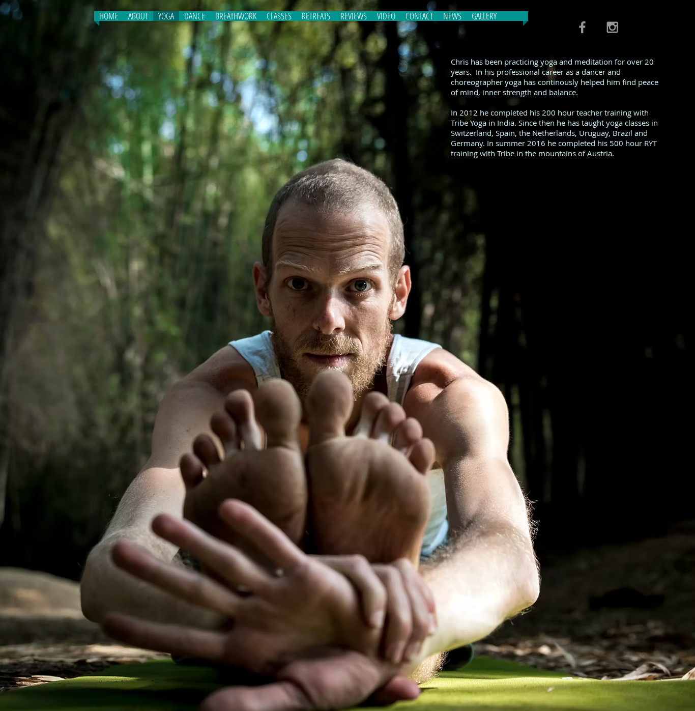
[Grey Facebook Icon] (582, 27)
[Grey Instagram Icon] (612, 27)
